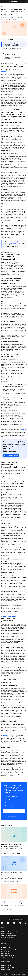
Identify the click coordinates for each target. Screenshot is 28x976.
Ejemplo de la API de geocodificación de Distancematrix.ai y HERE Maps (11, 53)
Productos (3, 927)
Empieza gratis (14, 811)
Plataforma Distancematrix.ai (10, 735)
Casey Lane (10, 17)
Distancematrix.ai (5, 135)
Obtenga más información (14, 816)
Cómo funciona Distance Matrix (9, 931)
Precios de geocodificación (7, 937)
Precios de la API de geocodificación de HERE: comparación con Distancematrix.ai (12, 49)
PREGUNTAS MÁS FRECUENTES (9, 939)
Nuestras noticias (5, 947)
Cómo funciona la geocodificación (9, 935)
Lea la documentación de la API (11, 455)
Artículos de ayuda (6, 951)
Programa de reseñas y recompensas (10, 957)
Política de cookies (6, 969)
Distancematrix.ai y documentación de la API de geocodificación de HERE (13, 58)
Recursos (3, 943)
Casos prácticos (5, 953)
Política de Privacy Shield (7, 967)
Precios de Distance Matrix (7, 933)
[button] (2, 1)
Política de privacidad (6, 965)
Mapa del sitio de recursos (7, 955)
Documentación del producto (8, 949)
